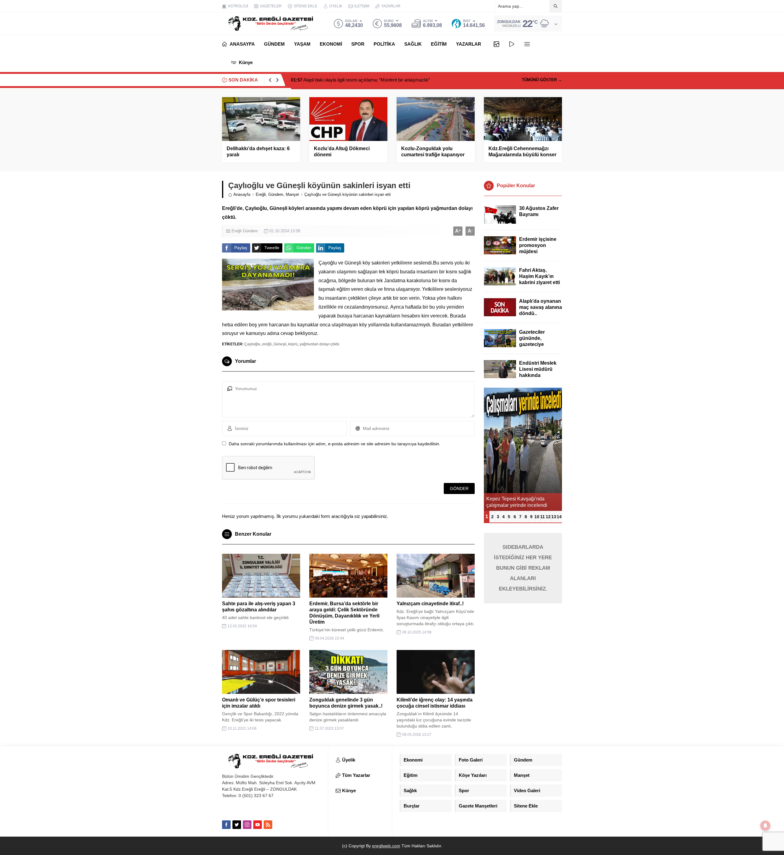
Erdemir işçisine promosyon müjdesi (537, 245)
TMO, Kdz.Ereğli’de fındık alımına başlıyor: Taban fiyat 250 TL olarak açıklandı (375, 79)
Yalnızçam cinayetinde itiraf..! (430, 603)
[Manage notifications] (765, 825)
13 (553, 516)
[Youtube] (257, 824)
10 (536, 516)
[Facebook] (226, 824)
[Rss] (268, 824)
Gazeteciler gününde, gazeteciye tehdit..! (532, 341)
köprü (293, 344)
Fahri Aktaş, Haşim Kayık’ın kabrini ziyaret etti (539, 276)
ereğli (267, 344)
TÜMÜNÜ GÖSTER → (542, 80)
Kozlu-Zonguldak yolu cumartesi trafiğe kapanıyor (433, 151)
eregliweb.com (386, 845)
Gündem (275, 194)
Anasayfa (241, 194)
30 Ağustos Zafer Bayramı (539, 211)
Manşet (292, 194)
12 (548, 516)
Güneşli (279, 344)
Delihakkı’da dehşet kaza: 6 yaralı (258, 151)
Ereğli (261, 194)
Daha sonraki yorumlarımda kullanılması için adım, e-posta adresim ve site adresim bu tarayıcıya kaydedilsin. (334, 443)
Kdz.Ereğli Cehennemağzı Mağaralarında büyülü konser (522, 151)
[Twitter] (236, 824)
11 (542, 516)
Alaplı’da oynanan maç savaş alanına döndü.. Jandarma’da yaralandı (540, 313)
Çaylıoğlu (252, 344)
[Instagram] (247, 824)
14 (559, 516)
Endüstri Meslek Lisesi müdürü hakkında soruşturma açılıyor (537, 375)
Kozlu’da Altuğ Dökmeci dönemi (342, 151)
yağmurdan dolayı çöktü (319, 344)
